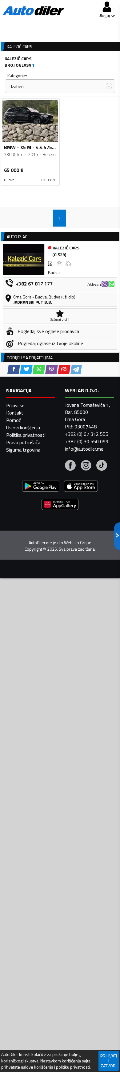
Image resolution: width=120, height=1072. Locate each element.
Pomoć (13, 420)
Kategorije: (17, 75)
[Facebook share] (14, 369)
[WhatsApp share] (39, 369)
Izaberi (17, 86)
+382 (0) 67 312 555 (86, 434)
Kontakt (14, 412)
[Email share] (64, 369)
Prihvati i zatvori (108, 1061)
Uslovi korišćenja (23, 427)
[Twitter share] (26, 369)
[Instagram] (86, 466)
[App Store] (81, 487)
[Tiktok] (101, 466)
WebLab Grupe (77, 543)
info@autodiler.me (84, 449)
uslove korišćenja (37, 1067)
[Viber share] (51, 369)
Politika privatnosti (26, 435)
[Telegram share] (76, 369)
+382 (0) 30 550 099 (86, 441)
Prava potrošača (23, 442)
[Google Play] (40, 487)
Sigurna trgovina (23, 449)
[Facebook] (70, 466)
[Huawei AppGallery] (60, 505)
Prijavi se (15, 405)
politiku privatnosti (73, 1067)
